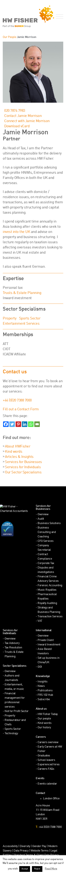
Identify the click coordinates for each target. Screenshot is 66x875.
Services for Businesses (23, 462)
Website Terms (40, 850)
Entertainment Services (21, 323)
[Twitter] (12, 424)
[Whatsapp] (31, 424)
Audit (41, 519)
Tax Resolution (13, 647)
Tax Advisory (12, 643)
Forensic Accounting (50, 585)
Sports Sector (30, 318)
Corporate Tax (46, 563)
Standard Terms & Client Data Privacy (36, 855)
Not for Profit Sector (17, 711)
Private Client (46, 640)
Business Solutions (49, 523)
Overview (43, 514)
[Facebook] (6, 424)
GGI (40, 667)
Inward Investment (49, 644)
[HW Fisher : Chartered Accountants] (16, 16)
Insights (42, 681)
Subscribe (44, 699)
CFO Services (45, 541)
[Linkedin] (24, 424)
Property (9, 318)
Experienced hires (49, 764)
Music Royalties (47, 590)
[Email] (37, 424)
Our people (44, 718)
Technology (11, 733)
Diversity (25, 846)
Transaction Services (50, 616)
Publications (45, 690)
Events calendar (47, 784)
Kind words (13, 451)
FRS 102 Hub (45, 695)
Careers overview (48, 742)
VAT (40, 621)
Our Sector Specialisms (23, 472)
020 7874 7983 (14, 110)
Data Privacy (21, 850)
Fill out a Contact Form (21, 409)
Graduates (44, 755)
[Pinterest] (18, 424)
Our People (9, 37)
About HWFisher (17, 446)
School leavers (46, 760)
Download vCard (17, 126)
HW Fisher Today (48, 714)
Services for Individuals (23, 467)
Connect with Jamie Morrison (27, 121)
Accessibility (10, 846)
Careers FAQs (46, 769)
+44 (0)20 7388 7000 (17, 400)
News (41, 686)
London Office (51, 798)
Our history (44, 727)
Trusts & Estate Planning (22, 293)
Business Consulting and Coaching (47, 532)
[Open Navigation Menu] (58, 16)
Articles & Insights (19, 457)
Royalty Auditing (47, 603)
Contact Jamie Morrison (23, 116)
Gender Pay (39, 846)
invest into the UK (16, 232)
